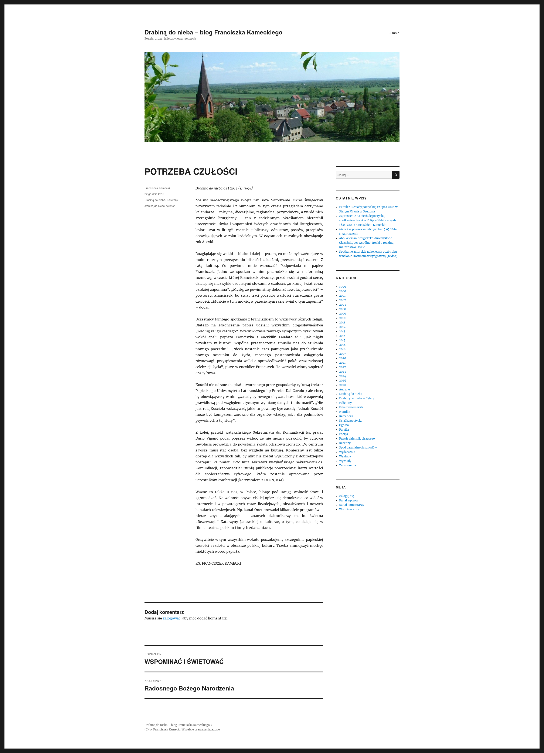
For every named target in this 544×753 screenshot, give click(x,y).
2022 (342, 367)
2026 (342, 385)
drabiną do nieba (154, 206)
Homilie (344, 412)
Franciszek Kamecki (157, 188)
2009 (342, 313)
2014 (342, 336)
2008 (342, 309)
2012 (342, 327)
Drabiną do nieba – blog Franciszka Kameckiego (213, 32)
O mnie (394, 32)
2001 (342, 295)
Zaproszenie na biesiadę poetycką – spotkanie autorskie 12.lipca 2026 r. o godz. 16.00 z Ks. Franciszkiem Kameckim (368, 220)
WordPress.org (349, 509)
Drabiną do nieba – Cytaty (356, 398)
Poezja (343, 434)
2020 (342, 358)
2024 (342, 376)
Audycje (344, 389)
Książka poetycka (350, 421)
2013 (342, 331)
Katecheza (346, 416)
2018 (342, 345)
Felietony (172, 200)
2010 (342, 318)
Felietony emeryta (351, 407)
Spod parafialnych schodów (358, 447)
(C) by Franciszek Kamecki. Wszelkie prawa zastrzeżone (182, 729)
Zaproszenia (347, 465)
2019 (342, 354)
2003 (342, 304)
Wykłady (345, 456)
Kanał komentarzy (351, 505)
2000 (342, 291)
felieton (170, 206)
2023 (342, 371)
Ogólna (344, 425)
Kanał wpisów (348, 500)
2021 (342, 362)
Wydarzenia (347, 452)
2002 (342, 300)
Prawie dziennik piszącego (357, 438)
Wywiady (345, 461)
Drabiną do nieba (154, 200)
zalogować (171, 618)
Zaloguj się (346, 496)
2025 (342, 380)
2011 (342, 322)
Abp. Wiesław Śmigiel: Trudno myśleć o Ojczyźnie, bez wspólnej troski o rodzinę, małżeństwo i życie (366, 242)
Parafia (344, 429)
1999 (342, 287)
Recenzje (345, 443)
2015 (342, 340)
